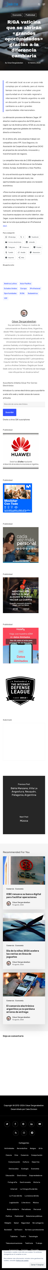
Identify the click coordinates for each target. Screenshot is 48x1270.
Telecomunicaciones (14, 1243)
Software (18, 1230)
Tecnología (33, 1237)
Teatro (23, 1237)
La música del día (32, 1196)
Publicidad (30, 15)
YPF (5, 298)
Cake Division (31, 1109)
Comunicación (14, 1162)
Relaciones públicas (34, 1216)
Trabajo (39, 1243)
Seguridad (25, 1223)
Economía (17, 15)
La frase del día (15, 1196)
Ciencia (9, 1155)
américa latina (10, 284)
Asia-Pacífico (25, 284)
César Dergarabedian (15, 63)
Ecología (24, 1169)
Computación (36, 1155)
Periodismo (26, 1209)
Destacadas (14, 1169)
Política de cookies (22, 1260)
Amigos (33, 1148)
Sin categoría (37, 1223)
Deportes (35, 1162)
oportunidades (10, 293)
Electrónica (22, 1176)
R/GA (22, 293)
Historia (36, 1182)
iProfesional (35, 289)
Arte (40, 1148)
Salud (16, 1223)
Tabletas (14, 1237)
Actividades (9, 1148)
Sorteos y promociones (34, 1230)
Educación (10, 1176)
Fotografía (12, 1182)
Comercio (10, 889)
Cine (16, 1155)
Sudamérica (33, 293)
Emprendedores (35, 1176)
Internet (13, 1189)
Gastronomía (25, 1182)
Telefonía (29, 1243)
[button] (44, 4)
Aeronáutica (22, 1148)
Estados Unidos (10, 289)
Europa (24, 289)
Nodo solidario (13, 1209)
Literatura (25, 1203)
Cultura (26, 1162)
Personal (37, 1209)
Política (9, 1216)
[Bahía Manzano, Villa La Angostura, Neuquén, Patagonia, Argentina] (24, 790)
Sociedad (8, 1230)
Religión (8, 1223)
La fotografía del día (28, 1189)
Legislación (14, 1203)
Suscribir (9, 412)
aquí (5, 226)
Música (36, 1203)
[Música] (24, 819)
